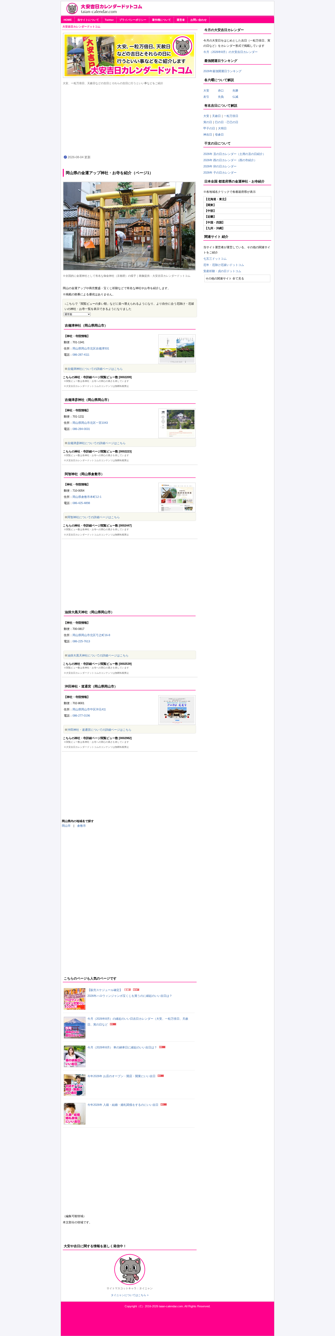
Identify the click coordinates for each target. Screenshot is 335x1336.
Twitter (109, 19)
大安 (206, 90)
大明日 (222, 128)
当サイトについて (88, 19)
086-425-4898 (81, 503)
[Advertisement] (130, 120)
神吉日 (207, 134)
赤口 (224, 90)
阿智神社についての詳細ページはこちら (93, 517)
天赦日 (216, 116)
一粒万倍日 (231, 116)
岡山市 (66, 825)
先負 (221, 96)
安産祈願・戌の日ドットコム (222, 271)
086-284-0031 (81, 429)
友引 (209, 96)
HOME (68, 19)
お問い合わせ (198, 19)
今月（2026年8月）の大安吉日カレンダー (230, 52)
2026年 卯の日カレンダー (220, 166)
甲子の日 (209, 128)
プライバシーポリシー (132, 19)
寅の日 (207, 122)
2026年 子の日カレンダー (220, 172)
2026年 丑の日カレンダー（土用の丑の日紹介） (234, 154)
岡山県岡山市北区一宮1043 (90, 422)
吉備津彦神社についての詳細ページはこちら (96, 443)
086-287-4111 (81, 354)
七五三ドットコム (215, 258)
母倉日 (219, 134)
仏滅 (234, 96)
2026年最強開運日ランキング (222, 71)
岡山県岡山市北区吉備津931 (91, 348)
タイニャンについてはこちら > (130, 1295)
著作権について (161, 19)
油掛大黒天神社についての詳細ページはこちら (98, 655)
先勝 (234, 90)
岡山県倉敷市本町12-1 (87, 496)
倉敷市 (81, 825)
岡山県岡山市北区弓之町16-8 (91, 635)
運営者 (181, 19)
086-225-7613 (81, 641)
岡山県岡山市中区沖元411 (89, 709)
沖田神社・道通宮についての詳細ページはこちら (99, 729)
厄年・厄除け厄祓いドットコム (223, 264)
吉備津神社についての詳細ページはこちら (95, 368)
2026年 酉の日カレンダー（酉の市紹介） (230, 160)
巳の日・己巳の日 (226, 122)
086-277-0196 (81, 715)
